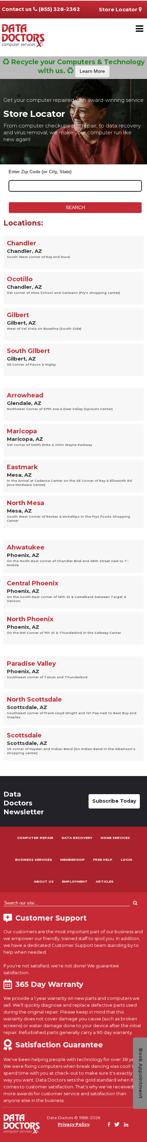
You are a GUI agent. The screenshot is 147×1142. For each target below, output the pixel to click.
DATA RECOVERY (77, 838)
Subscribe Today (114, 801)
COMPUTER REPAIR (35, 838)
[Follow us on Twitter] (117, 1124)
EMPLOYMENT (75, 881)
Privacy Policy (74, 1124)
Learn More (92, 71)
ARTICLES (104, 881)
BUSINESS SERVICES (33, 859)
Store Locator (119, 9)
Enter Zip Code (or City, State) (40, 171)
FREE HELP (102, 859)
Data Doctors (21, 1123)
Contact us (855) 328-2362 (41, 9)
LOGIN (126, 859)
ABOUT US (44, 881)
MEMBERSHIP (72, 859)
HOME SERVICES (115, 838)
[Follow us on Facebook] (109, 1124)
